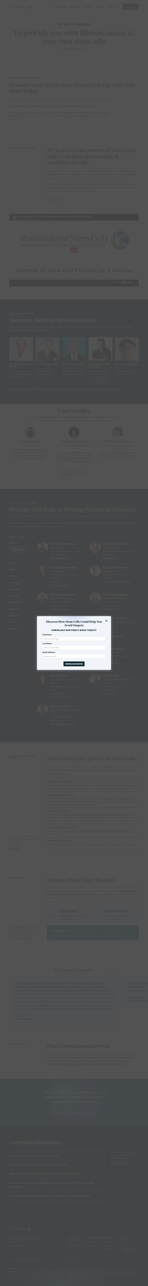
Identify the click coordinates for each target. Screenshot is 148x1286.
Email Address (49, 652)
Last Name (47, 643)
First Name (47, 634)
